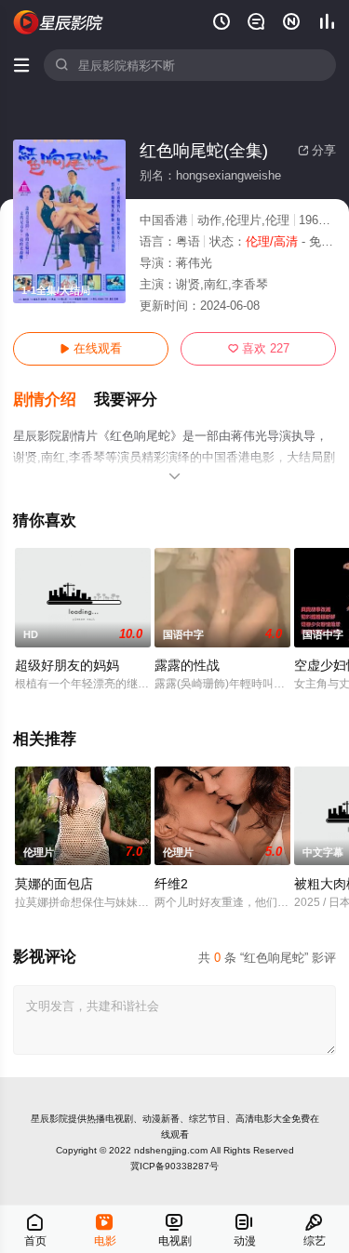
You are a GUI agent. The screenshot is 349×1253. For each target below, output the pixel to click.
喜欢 (258, 348)
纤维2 (171, 883)
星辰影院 (49, 1118)
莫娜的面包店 (54, 883)
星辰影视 (58, 22)
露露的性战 (187, 665)
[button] (53, 400)
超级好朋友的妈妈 (67, 665)
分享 (317, 150)
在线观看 (91, 348)
